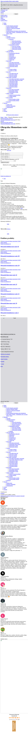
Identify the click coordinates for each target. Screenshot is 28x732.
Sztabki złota (9, 104)
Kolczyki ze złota (13, 74)
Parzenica (11, 39)
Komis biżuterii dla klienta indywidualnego (16, 31)
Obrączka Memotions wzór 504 (8, 119)
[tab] (4, 178)
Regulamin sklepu (5, 356)
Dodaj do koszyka (5, 162)
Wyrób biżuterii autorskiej (12, 25)
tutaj (22, 208)
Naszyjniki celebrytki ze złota (16, 80)
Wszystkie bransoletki (14, 89)
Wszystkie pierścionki (14, 62)
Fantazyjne (11, 59)
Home (2, 117)
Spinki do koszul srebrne (14, 95)
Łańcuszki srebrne (13, 85)
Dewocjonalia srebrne (14, 100)
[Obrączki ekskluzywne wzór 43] (11, 241)
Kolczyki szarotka (16, 46)
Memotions (11, 54)
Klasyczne (11, 55)
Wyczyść (9, 150)
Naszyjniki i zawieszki (11, 77)
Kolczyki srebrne (13, 76)
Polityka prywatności (5, 354)
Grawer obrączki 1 (5, 156)
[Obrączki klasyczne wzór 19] (10, 298)
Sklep (6, 117)
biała (8, 224)
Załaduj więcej (4, 639)
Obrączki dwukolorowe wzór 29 (10, 265)
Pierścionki (8, 61)
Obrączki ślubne (10, 51)
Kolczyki (8, 72)
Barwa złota (4, 149)
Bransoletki (8, 88)
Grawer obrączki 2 (5, 157)
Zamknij (2, 493)
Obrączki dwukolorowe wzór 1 (10, 313)
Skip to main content (13, 1)
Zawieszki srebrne (13, 86)
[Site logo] (4, 10)
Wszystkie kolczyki (13, 73)
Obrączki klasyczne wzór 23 (9, 284)
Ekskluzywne (12, 58)
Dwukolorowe (12, 57)
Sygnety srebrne (13, 69)
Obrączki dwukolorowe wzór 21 (10, 294)
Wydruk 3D (9, 29)
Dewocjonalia (9, 97)
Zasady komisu (4, 359)
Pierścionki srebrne (13, 66)
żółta (8, 233)
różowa (8, 229)
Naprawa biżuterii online (12, 27)
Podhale (11, 50)
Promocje (8, 101)
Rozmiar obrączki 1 (5, 153)
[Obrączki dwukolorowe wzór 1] (11, 307)
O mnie (2, 364)
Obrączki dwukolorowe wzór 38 (10, 256)
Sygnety (8, 67)
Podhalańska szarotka (14, 44)
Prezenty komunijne (10, 106)
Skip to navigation (5, 1)
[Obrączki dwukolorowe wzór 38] (11, 250)
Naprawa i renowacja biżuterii (13, 28)
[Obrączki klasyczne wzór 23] (10, 279)
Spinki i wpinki (9, 93)
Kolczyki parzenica (16, 41)
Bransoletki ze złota (13, 92)
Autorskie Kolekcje (10, 37)
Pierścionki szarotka (16, 49)
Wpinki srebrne (12, 96)
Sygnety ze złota (13, 70)
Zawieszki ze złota (13, 82)
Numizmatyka (9, 107)
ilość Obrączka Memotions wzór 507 (10, 159)
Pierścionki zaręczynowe (14, 63)
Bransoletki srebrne (13, 90)
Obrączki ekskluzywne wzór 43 (10, 246)
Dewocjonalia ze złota (14, 99)
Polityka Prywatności (10, 496)
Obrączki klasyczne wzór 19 (9, 303)
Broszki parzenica (16, 43)
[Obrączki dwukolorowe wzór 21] (11, 288)
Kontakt (2, 361)
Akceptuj (22, 496)
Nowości (8, 36)
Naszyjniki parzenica (17, 42)
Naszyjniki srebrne (13, 84)
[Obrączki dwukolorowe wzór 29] (11, 260)
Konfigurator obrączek (14, 53)
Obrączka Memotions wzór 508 (8, 123)
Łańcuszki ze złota (13, 81)
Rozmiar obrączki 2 (5, 154)
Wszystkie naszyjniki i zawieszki (16, 79)
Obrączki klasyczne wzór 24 (9, 275)
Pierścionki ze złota (13, 65)
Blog (2, 366)
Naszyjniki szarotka (16, 47)
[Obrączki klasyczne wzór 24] (10, 269)
